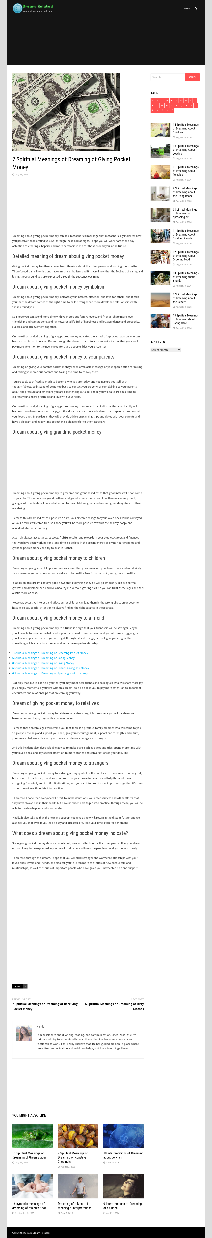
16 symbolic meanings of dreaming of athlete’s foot (29, 1206)
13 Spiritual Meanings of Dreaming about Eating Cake (186, 319)
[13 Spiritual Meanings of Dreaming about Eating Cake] (160, 316)
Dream (186, 8)
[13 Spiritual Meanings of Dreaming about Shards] (160, 273)
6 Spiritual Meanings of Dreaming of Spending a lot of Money (50, 673)
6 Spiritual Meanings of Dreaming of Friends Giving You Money (50, 668)
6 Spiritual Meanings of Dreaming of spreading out (185, 213)
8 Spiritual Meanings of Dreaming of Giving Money (43, 663)
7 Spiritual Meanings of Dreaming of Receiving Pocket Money (50, 653)
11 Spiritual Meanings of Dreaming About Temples (186, 170)
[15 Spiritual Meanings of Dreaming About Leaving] (160, 146)
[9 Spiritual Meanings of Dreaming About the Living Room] (160, 189)
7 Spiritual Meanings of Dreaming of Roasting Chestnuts (73, 1157)
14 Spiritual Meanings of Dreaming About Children (186, 128)
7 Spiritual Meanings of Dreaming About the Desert (185, 298)
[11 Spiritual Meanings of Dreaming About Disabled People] (160, 231)
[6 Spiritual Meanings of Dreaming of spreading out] (160, 210)
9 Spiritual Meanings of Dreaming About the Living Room (185, 192)
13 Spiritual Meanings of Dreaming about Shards (186, 276)
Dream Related (41, 1232)
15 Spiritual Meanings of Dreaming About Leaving (186, 149)
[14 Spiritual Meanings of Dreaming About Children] (160, 125)
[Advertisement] (106, 41)
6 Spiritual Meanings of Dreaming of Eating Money (43, 658)
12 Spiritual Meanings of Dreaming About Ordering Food (186, 255)
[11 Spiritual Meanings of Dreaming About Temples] (160, 167)
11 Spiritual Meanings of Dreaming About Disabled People (186, 234)
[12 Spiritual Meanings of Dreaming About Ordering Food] (160, 252)
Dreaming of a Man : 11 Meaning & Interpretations (74, 1206)
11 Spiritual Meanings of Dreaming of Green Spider (29, 1155)
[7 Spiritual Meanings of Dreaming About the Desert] (160, 295)
